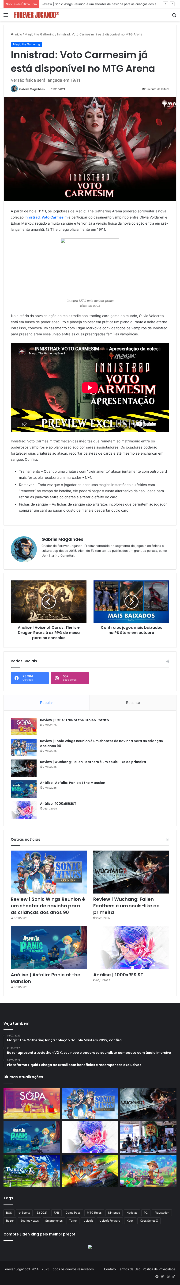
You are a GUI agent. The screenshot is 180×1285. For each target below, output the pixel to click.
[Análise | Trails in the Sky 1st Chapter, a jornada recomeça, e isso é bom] (32, 1171)
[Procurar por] (174, 16)
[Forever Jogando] (36, 15)
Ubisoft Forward (109, 1220)
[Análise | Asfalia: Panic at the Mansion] (24, 789)
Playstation (161, 1212)
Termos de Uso (129, 1269)
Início (18, 34)
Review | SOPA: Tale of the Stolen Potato (74, 720)
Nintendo (114, 1212)
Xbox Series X (149, 1220)
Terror (73, 1220)
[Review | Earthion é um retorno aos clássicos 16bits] (90, 1171)
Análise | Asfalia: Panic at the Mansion (72, 782)
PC (146, 1212)
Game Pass (73, 1212)
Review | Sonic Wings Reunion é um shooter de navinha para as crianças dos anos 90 (48, 906)
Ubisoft (88, 1220)
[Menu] (6, 16)
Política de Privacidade (159, 1269)
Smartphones (54, 1220)
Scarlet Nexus (29, 1220)
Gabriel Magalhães (32, 89)
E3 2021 (42, 1212)
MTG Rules (94, 1212)
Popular (46, 702)
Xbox (130, 1220)
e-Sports (24, 1212)
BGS (9, 1212)
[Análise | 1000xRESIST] (24, 810)
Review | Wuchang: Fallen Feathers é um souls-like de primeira (87, 4)
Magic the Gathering (40, 34)
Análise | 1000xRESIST (58, 803)
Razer (10, 1220)
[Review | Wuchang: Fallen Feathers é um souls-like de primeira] (24, 768)
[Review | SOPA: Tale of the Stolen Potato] (24, 726)
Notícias (132, 1212)
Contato (110, 1269)
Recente (133, 702)
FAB (56, 1212)
